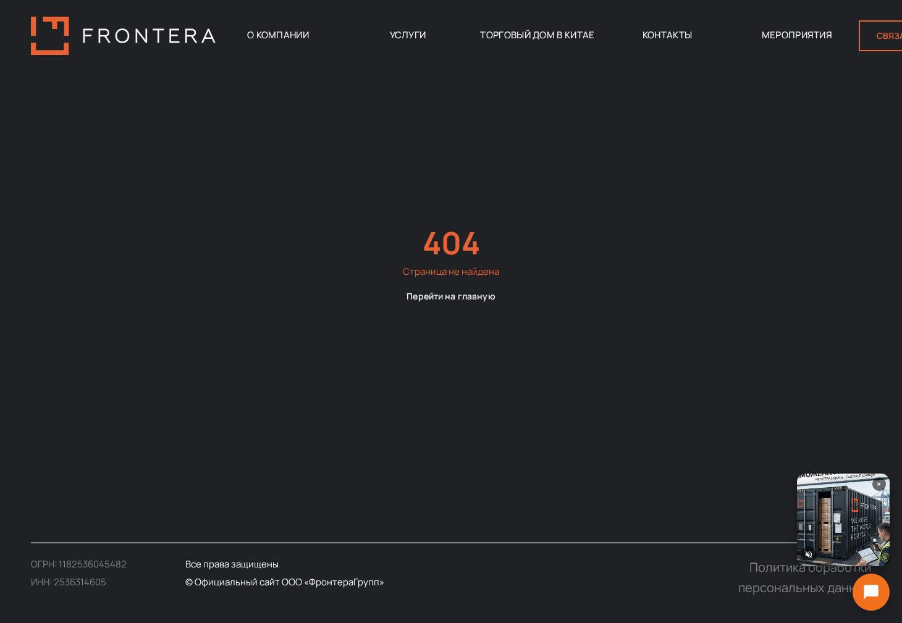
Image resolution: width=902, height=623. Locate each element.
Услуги (408, 34)
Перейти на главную (451, 295)
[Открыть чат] (871, 592)
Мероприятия (797, 34)
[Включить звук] (809, 554)
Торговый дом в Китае (537, 34)
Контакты (667, 34)
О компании (278, 34)
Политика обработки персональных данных (804, 577)
